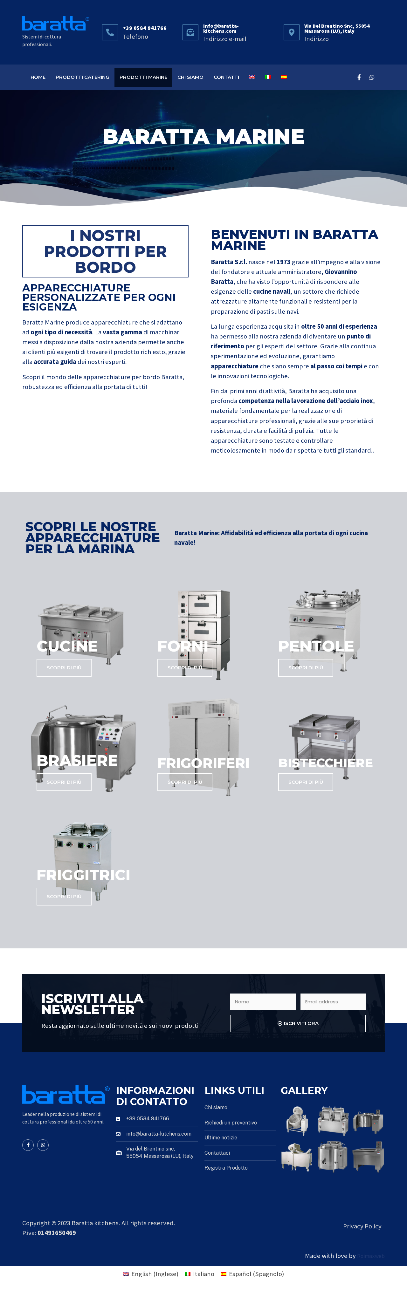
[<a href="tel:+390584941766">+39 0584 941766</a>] (110, 32)
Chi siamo (190, 77)
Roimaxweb (371, 1256)
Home (38, 77)
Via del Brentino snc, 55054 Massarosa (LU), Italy (337, 28)
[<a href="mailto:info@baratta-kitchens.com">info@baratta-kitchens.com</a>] (190, 32)
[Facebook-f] (359, 77)
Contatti (226, 77)
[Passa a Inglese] (252, 77)
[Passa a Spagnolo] (284, 77)
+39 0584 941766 (145, 27)
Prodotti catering (82, 77)
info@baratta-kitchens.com (221, 28)
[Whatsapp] (372, 77)
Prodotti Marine (143, 77)
